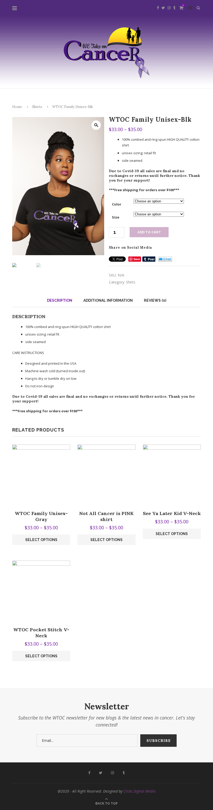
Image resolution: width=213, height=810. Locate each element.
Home (17, 107)
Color (116, 204)
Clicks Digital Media (139, 791)
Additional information (108, 300)
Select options (41, 540)
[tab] (59, 300)
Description (59, 300)
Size (115, 217)
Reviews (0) (155, 300)
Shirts (37, 107)
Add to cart (149, 232)
